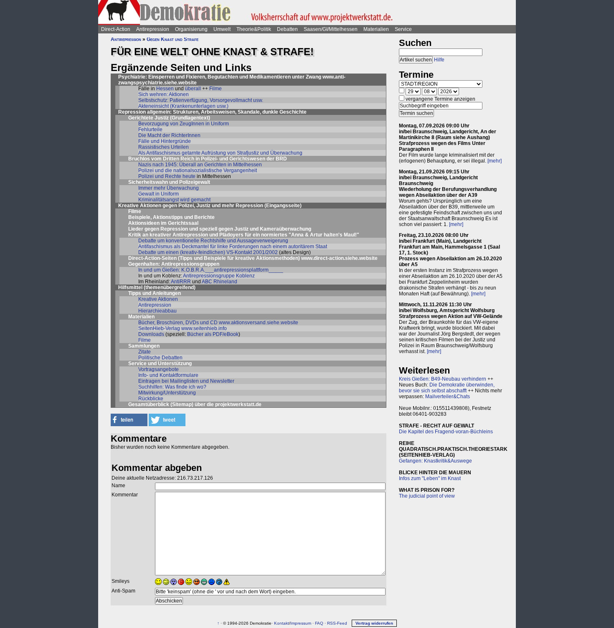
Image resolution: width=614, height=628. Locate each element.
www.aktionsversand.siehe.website (258, 322)
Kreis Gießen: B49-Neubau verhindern (442, 379)
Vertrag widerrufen (374, 623)
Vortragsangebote (158, 369)
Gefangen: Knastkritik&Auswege (435, 461)
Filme (215, 89)
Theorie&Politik (253, 29)
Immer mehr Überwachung (168, 188)
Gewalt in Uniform (158, 194)
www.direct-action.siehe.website (339, 258)
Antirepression (152, 29)
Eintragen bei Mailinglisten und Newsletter (186, 381)
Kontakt (281, 623)
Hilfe (439, 60)
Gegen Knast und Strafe (172, 39)
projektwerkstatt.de (238, 404)
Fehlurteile (150, 129)
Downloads (151, 334)
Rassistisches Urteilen (163, 147)
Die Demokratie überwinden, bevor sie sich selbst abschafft (447, 388)
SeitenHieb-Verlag (159, 328)
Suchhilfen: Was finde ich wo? (172, 387)
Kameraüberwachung (285, 229)
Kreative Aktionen (158, 299)
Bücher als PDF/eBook (212, 334)
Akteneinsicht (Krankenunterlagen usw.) (183, 106)
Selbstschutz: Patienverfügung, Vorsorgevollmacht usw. (200, 100)
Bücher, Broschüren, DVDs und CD (178, 322)
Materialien (376, 29)
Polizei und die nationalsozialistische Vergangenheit (197, 170)
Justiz (241, 229)
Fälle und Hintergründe (164, 141)
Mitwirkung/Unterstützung (167, 393)
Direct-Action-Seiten (152, 258)
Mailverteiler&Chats (447, 396)
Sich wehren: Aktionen (163, 94)
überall (193, 89)
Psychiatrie (131, 77)
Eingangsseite (283, 205)
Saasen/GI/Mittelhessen (331, 29)
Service (403, 29)
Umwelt (222, 29)
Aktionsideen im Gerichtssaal (163, 223)
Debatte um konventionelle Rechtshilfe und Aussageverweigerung (213, 241)
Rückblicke (150, 399)
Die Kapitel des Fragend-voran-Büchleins (446, 432)
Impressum (300, 623)
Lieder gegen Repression (158, 229)
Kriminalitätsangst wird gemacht (174, 200)
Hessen (165, 89)
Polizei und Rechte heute (166, 176)
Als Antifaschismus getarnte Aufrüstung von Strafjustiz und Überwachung (220, 153)
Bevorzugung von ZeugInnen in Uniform (183, 124)
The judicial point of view (427, 496)
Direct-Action (115, 29)
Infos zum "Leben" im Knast (430, 478)
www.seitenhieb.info (204, 328)
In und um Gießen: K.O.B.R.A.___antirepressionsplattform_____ (210, 270)
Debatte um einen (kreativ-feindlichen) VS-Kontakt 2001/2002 (208, 252)
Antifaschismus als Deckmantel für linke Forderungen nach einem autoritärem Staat (232, 246)
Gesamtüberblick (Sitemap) (160, 404)
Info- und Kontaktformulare (168, 375)
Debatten (287, 29)
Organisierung (191, 29)
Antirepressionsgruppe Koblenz (219, 276)
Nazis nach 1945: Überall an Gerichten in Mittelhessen (200, 165)
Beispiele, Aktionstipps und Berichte (171, 217)
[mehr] (494, 161)
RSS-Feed (337, 623)
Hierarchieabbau (157, 311)
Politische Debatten (160, 358)
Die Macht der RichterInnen (169, 135)
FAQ (319, 623)
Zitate (144, 352)
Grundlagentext (190, 118)
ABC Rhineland (219, 282)
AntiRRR (181, 282)
